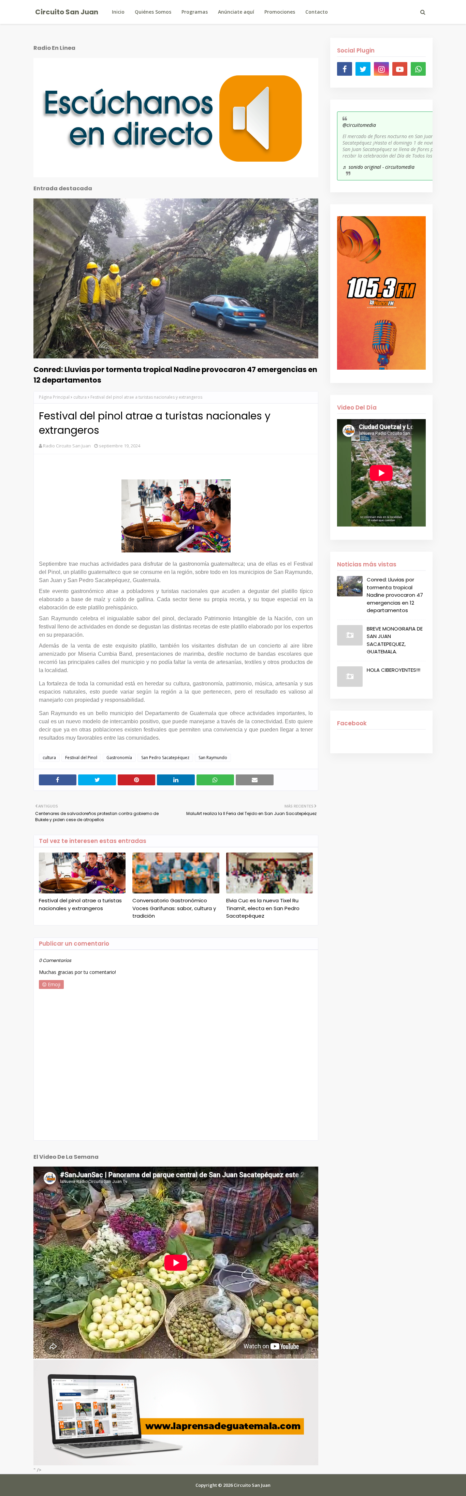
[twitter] (362, 69)
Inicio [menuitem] (118, 12)
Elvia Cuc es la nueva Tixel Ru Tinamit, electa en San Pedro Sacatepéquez (263, 908)
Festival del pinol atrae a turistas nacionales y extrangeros (80, 904)
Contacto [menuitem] (316, 12)
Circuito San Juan (66, 12)
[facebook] (344, 69)
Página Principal (54, 397)
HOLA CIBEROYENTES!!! (393, 669)
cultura (80, 397)
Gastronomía (119, 757)
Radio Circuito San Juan (67, 446)
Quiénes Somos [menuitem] (153, 12)
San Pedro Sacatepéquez (165, 757)
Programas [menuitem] (194, 12)
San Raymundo (213, 757)
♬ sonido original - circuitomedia (378, 167)
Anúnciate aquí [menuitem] (236, 12)
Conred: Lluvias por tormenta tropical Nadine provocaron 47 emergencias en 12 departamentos (175, 375)
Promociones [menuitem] (279, 12)
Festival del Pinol (81, 757)
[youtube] (399, 69)
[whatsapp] (418, 69)
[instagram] (381, 69)
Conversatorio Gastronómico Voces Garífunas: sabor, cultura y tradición (174, 908)
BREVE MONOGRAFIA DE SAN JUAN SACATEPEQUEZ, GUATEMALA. (395, 640)
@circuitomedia (359, 125)
